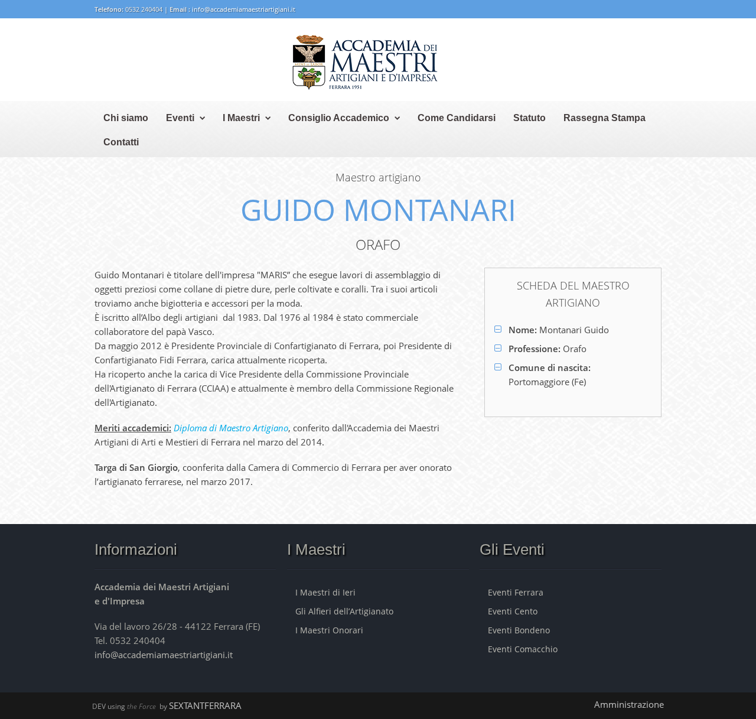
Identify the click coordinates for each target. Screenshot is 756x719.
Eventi (180, 118)
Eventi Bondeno (519, 630)
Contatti (121, 142)
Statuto (529, 118)
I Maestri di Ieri (325, 592)
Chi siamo (125, 118)
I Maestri (241, 118)
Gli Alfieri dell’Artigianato (344, 611)
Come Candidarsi (457, 118)
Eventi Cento (512, 611)
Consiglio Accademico (338, 118)
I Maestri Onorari (329, 630)
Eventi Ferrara (515, 592)
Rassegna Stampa (604, 118)
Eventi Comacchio (523, 649)
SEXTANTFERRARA (205, 705)
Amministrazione (629, 704)
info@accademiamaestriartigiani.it (243, 9)
